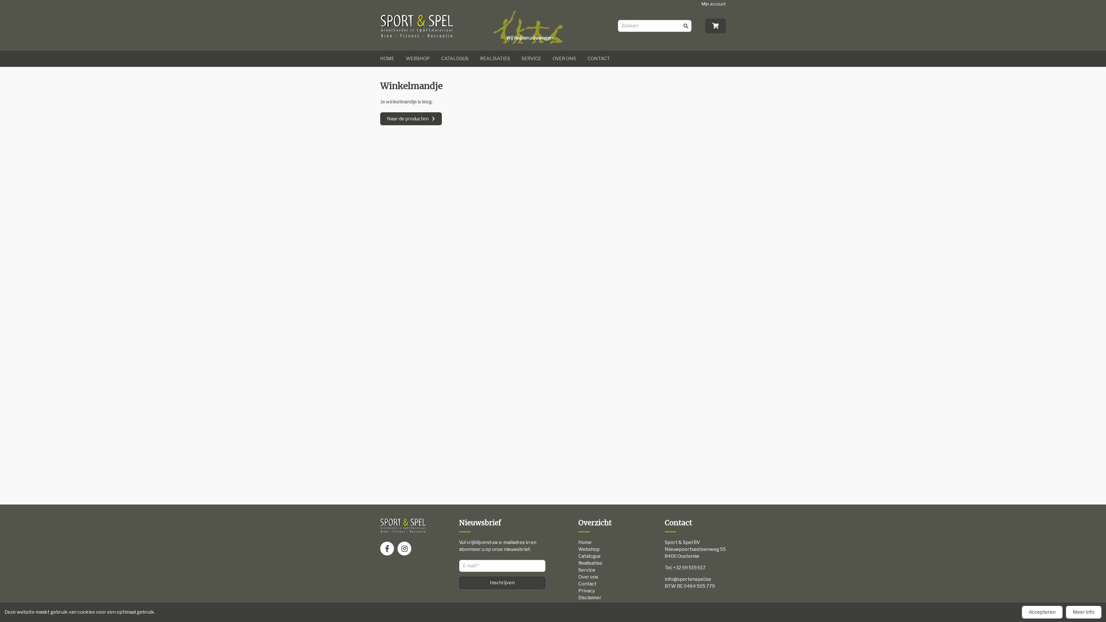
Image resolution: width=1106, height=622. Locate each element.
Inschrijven (502, 582)
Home (387, 58)
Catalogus (455, 58)
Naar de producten (408, 119)
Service (531, 58)
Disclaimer (589, 597)
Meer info (1083, 612)
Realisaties (495, 58)
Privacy (586, 590)
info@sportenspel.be (688, 579)
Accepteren (1042, 612)
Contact (599, 58)
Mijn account (713, 3)
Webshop (418, 58)
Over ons (564, 58)
